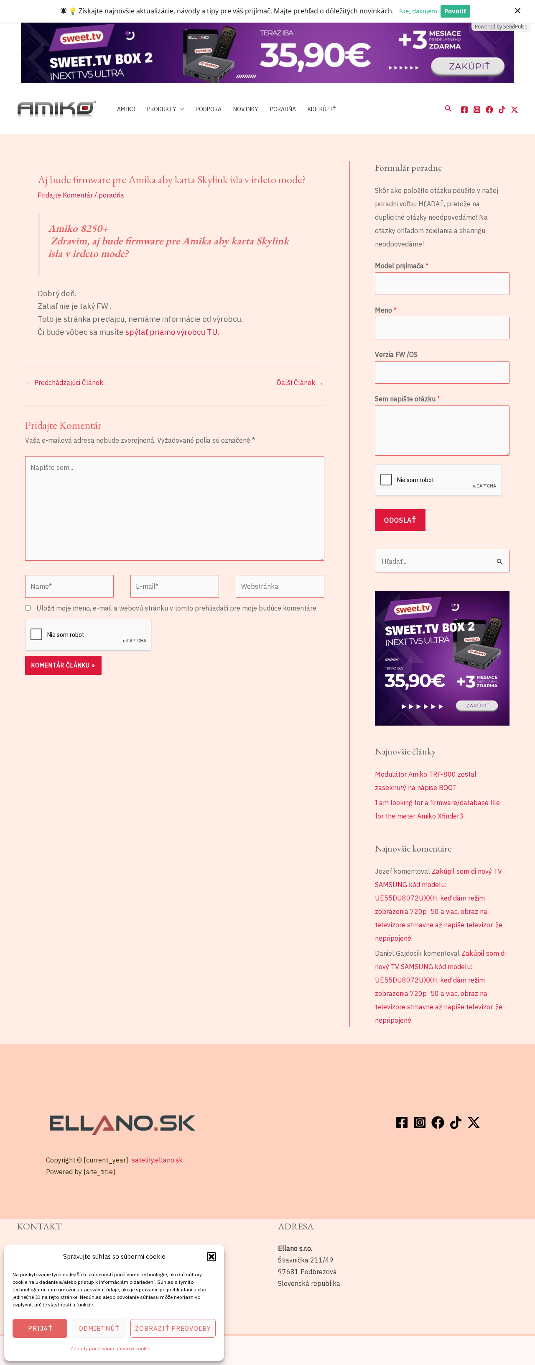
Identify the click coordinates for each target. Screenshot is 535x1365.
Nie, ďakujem (418, 11)
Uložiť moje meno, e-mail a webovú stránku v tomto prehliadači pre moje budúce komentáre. (177, 608)
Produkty (161, 109)
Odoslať (400, 520)
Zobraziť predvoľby (173, 1328)
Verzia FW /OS (396, 354)
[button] (211, 1256)
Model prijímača (401, 266)
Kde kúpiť (322, 109)
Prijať (40, 1328)
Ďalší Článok (300, 382)
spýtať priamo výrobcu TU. (171, 332)
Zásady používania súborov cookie (110, 1348)
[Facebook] (464, 109)
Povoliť (455, 11)
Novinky (245, 109)
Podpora (209, 109)
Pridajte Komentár (65, 195)
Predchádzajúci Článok (64, 382)
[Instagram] (477, 109)
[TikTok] (502, 109)
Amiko (126, 109)
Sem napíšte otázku (407, 399)
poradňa (111, 195)
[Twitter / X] (514, 109)
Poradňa (283, 109)
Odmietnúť (99, 1328)
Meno (386, 310)
